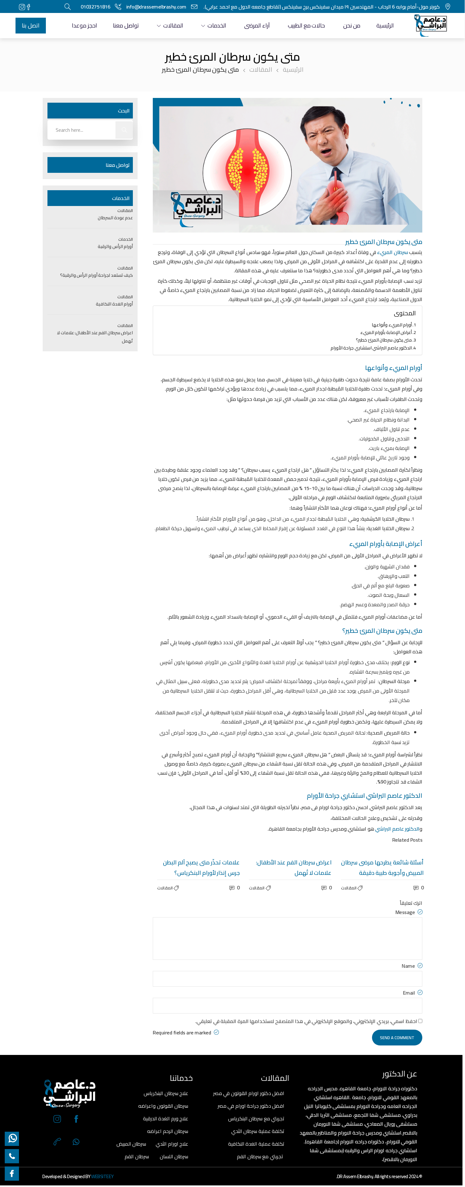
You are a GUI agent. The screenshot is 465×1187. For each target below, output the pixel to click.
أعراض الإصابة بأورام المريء (386, 332)
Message (405, 912)
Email (409, 992)
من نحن (352, 25)
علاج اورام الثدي (172, 1143)
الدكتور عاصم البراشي (397, 828)
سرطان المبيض (131, 1143)
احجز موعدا (84, 25)
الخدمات (217, 25)
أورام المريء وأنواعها (392, 324)
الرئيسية (385, 25)
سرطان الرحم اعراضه (167, 1131)
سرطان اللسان (174, 1156)
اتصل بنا (31, 25)
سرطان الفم (137, 1156)
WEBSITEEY (102, 1176)
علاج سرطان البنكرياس (166, 1093)
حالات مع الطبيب (306, 25)
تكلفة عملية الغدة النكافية (256, 1143)
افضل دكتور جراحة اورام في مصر (251, 1106)
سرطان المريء (393, 252)
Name (409, 965)
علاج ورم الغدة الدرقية (166, 1118)
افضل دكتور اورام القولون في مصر (249, 1093)
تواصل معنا (126, 25)
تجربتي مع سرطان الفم (260, 1156)
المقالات (173, 25)
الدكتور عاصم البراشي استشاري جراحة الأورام (371, 347)
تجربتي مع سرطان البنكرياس (256, 1118)
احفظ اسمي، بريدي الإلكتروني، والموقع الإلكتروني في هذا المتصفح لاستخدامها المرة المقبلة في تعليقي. (306, 1021)
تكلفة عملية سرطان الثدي (258, 1131)
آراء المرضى (257, 25)
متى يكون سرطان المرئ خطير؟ (384, 339)
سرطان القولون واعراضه (163, 1106)
